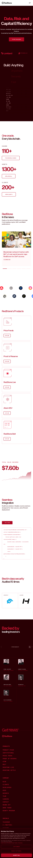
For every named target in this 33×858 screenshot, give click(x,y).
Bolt (4, 764)
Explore (7, 361)
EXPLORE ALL (8, 176)
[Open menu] (29, 3)
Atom (4, 761)
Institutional (8, 753)
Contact (6, 802)
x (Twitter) (7, 825)
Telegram (6, 822)
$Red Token (7, 807)
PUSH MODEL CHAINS (10, 158)
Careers (6, 799)
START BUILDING (16, 39)
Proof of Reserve (10, 758)
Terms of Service (18, 842)
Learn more (3, 842)
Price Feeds (7, 756)
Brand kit (6, 805)
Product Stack (8, 750)
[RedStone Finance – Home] (7, 3)
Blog (4, 781)
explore (7, 335)
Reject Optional (16, 850)
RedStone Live (8, 767)
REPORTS (6, 793)
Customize (16, 846)
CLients (6, 784)
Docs (4, 790)
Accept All (16, 855)
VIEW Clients (8, 194)
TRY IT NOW (7, 522)
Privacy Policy (10, 842)
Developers (7, 787)
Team (4, 796)
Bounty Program (9, 810)
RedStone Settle (9, 770)
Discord (6, 828)
